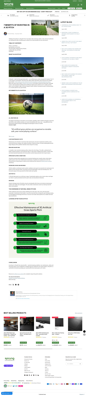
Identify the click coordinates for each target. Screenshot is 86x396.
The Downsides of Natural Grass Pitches (17, 48)
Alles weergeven (78, 313)
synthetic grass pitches (27, 83)
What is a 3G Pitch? (13, 45)
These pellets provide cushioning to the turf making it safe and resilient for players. (33, 81)
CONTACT (75, 1)
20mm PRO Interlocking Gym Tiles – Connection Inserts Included (42, 334)
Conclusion (11, 51)
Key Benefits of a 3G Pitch (14, 47)
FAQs (46, 359)
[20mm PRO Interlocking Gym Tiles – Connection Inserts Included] (43, 324)
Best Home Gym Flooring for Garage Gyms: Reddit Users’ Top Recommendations (72, 75)
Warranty (46, 369)
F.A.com (12, 136)
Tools (58, 8)
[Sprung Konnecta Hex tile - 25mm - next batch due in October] (27, 324)
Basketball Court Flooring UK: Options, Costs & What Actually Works (71, 34)
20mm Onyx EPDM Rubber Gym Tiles (74, 333)
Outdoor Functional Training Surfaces (17, 278)
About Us (46, 370)
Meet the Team (48, 373)
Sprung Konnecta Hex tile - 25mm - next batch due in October (26, 334)
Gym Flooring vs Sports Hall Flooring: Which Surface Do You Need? (70, 92)
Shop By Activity (30, 8)
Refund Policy (47, 362)
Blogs (46, 367)
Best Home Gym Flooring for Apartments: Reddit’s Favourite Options (70, 67)
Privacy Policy (47, 360)
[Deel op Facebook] (16, 284)
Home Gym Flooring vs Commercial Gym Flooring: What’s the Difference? (71, 101)
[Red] (56, 340)
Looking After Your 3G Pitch (15, 50)
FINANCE (80, 1)
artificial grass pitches (19, 273)
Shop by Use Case (19, 8)
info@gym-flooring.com (28, 372)
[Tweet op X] (13, 284)
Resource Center (51, 8)
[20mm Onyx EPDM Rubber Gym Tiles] (75, 324)
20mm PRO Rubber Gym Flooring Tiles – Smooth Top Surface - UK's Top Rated (10, 334)
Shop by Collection (8, 8)
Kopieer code (65, 11)
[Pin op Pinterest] (18, 284)
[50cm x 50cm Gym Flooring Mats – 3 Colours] (59, 324)
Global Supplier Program (49, 375)
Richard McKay (11, 33)
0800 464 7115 (27, 370)
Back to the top (12, 279)
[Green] (54, 340)
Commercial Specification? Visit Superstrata (53, 377)
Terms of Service (48, 365)
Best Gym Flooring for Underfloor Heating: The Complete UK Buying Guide (71, 50)
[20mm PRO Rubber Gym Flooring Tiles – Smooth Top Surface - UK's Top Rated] (11, 324)
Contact (46, 372)
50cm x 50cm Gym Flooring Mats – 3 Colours (58, 333)
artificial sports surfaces (46, 161)
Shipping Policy (48, 364)
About (63, 8)
